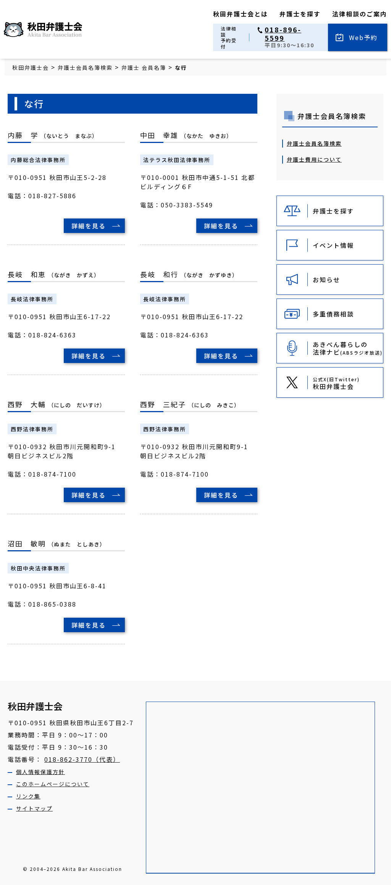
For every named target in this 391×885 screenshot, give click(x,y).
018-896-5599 (283, 34)
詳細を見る (88, 225)
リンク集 (28, 796)
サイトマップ (34, 808)
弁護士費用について (314, 159)
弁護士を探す (300, 13)
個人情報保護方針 (40, 772)
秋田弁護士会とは (240, 13)
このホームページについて (52, 784)
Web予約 (363, 37)
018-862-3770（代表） (82, 759)
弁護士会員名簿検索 (314, 143)
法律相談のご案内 (359, 13)
